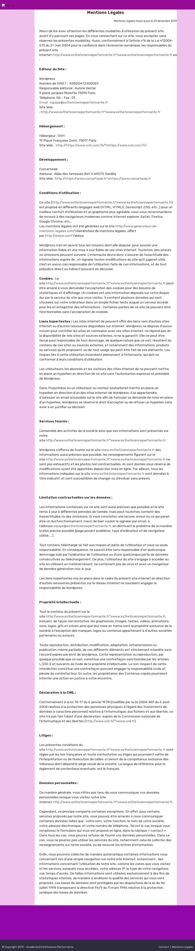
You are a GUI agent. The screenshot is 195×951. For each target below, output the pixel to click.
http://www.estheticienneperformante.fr (84, 55)
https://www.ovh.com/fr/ (127, 145)
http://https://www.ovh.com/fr (79, 145)
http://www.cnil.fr (99, 721)
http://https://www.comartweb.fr (80, 178)
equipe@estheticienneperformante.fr (82, 526)
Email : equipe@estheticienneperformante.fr (73, 102)
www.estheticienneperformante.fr (145, 55)
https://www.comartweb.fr (130, 178)
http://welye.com (58, 236)
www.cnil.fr (125, 721)
